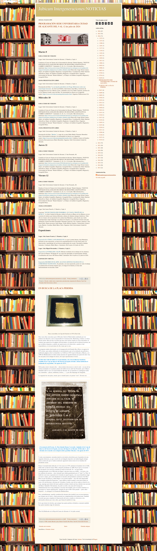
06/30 (101, 78)
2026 (99, 31)
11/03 (101, 53)
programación (73, 281)
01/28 (101, 135)
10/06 (101, 63)
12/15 (101, 40)
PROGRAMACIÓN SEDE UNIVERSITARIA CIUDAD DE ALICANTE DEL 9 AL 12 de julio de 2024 (63, 25)
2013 (99, 168)
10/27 (101, 55)
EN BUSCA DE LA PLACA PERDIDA (56, 288)
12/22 (101, 38)
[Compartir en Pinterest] (87, 279)
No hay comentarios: (72, 278)
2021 (99, 148)
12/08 (101, 43)
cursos (54, 281)
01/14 (101, 140)
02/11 (101, 130)
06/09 (101, 93)
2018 (99, 155)
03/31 (101, 112)
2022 (99, 145)
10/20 (101, 58)
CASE (45, 521)
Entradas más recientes (45, 526)
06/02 (101, 95)
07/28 (101, 73)
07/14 (101, 75)
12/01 (101, 45)
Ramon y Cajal (80, 281)
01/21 (101, 137)
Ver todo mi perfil (100, 177)
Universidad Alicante (83, 521)
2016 (99, 160)
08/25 (101, 70)
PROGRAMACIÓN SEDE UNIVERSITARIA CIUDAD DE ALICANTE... (108, 81)
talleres (55, 283)
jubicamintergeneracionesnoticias (107, 175)
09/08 (101, 68)
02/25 (101, 125)
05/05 (101, 105)
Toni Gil (75, 521)
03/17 (101, 117)
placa (57, 521)
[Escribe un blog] (82, 279)
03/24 (101, 115)
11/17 (101, 48)
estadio (49, 521)
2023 (99, 143)
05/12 (101, 102)
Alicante (46, 281)
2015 (99, 163)
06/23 (101, 90)
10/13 (101, 60)
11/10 (101, 50)
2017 (99, 158)
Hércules (54, 521)
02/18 (101, 127)
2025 (99, 33)
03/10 (101, 120)
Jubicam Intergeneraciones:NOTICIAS (72, 8)
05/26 (101, 97)
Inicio (65, 526)
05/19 (101, 100)
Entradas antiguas (85, 526)
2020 (99, 150)
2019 (99, 153)
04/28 (101, 107)
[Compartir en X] (84, 279)
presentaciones (66, 281)
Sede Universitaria (48, 283)
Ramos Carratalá (63, 521)
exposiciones (59, 281)
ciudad (50, 281)
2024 (99, 36)
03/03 (101, 122)
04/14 (101, 110)
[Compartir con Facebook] (85, 279)
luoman (80, 539)
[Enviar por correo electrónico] (80, 279)
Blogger (95, 539)
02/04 (101, 132)
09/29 (101, 65)
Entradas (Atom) (50, 529)
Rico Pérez (70, 521)
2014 (99, 165)
